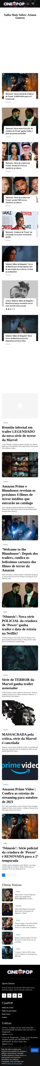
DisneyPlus (19, 906)
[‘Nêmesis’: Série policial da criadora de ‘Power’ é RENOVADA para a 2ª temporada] (20, 86)
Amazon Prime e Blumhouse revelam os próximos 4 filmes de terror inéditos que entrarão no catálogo (18, 494)
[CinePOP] (14, 4)
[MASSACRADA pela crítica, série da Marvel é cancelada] (20, 712)
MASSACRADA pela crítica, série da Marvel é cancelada (19, 738)
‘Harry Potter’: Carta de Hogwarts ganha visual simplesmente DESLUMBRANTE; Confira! (25, 896)
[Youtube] (20, 995)
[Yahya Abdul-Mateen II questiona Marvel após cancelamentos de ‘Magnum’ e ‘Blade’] (7, 909)
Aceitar (35, 1050)
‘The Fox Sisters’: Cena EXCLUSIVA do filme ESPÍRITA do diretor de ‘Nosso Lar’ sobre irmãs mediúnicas (26, 925)
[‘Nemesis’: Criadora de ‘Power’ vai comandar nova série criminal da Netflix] (20, 224)
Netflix (5, 612)
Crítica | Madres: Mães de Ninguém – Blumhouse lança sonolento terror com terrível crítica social (20, 303)
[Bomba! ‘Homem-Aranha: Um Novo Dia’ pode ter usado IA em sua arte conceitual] (7, 938)
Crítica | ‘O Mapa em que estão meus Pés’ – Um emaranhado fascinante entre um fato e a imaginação (19, 1030)
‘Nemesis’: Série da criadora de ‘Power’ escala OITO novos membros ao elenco (18, 165)
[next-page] (15, 875)
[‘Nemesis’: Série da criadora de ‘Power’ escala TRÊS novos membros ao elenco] (20, 190)
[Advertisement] (20, 41)
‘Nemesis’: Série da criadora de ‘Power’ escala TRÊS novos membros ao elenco (18, 200)
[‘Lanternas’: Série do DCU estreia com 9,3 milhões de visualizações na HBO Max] (7, 952)
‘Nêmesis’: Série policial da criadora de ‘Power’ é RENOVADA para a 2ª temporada (19, 96)
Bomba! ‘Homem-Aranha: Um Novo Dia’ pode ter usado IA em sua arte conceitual (26, 940)
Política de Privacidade (14, 1063)
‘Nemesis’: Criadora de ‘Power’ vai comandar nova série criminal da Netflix (19, 234)
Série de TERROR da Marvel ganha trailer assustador (18, 684)
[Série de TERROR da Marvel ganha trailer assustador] (20, 658)
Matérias (5, 481)
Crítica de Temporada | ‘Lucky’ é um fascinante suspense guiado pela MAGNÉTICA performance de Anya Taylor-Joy (20, 1039)
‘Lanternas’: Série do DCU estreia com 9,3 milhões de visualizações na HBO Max (26, 954)
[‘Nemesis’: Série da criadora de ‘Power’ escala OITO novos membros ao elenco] (20, 155)
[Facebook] (4, 995)
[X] (14, 995)
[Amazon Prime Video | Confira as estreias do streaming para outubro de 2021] (20, 767)
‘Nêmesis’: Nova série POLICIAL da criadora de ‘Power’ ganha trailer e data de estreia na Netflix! (19, 131)
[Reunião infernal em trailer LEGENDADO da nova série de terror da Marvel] (20, 405)
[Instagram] (9, 995)
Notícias (5, 422)
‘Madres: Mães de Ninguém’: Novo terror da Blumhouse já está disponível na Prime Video (19, 338)
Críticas (4, 1034)
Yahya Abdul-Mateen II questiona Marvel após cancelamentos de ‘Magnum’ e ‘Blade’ (25, 911)
